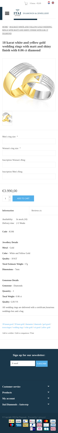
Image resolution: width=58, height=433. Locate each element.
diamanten (29, 324)
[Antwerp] (35, 12)
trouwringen (6, 327)
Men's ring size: (10, 137)
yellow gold (46, 327)
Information (8, 210)
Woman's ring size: (11, 148)
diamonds (37, 324)
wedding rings (18, 327)
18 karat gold (19, 324)
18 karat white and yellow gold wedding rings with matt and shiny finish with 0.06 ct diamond (27, 30)
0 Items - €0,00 (35, 3)
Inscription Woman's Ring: (14, 160)
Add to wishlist (8, 333)
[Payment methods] (11, 421)
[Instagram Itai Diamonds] (31, 372)
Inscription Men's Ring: (12, 172)
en (53, 3)
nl (49, 3)
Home (5, 27)
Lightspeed (41, 417)
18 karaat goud (7, 324)
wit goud (37, 327)
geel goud (46, 324)
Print (32, 333)
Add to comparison (22, 333)
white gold (28, 327)
